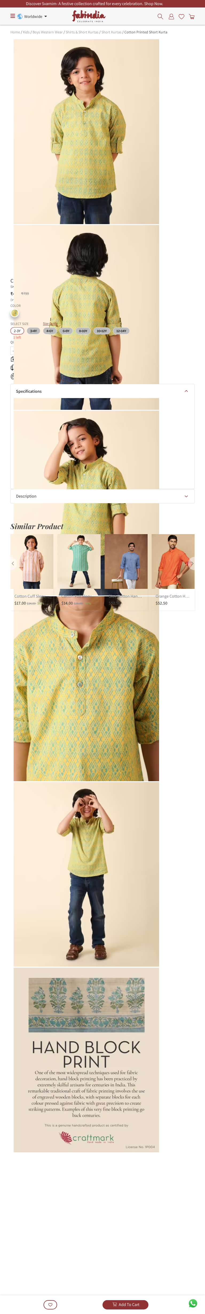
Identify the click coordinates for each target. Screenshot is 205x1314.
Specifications (29, 391)
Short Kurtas (111, 32)
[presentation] (161, 16)
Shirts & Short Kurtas (82, 32)
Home (15, 32)
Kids (26, 32)
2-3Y (17, 330)
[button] (14, 313)
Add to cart (129, 1304)
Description (26, 496)
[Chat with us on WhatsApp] (193, 1303)
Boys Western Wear (48, 32)
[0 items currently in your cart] (191, 16)
